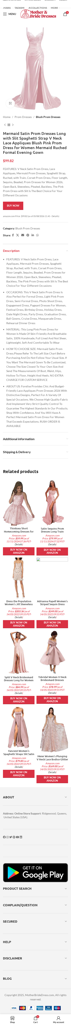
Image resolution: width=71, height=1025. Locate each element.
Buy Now (13, 205)
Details (18, 544)
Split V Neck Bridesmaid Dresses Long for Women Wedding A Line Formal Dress (19, 681)
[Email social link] (22, 235)
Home (6, 117)
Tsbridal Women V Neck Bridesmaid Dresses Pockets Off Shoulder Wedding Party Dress (52, 681)
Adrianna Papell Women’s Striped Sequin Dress (52, 602)
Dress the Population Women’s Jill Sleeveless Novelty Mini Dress (19, 604)
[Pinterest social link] (27, 235)
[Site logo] (38, 13)
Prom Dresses (23, 117)
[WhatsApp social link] (37, 235)
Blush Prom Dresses (48, 117)
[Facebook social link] (13, 235)
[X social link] (17, 235)
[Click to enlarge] (10, 103)
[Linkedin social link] (32, 235)
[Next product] (13, 125)
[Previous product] (5, 125)
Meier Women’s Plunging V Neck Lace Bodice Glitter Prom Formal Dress (52, 759)
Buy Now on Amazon (18, 551)
